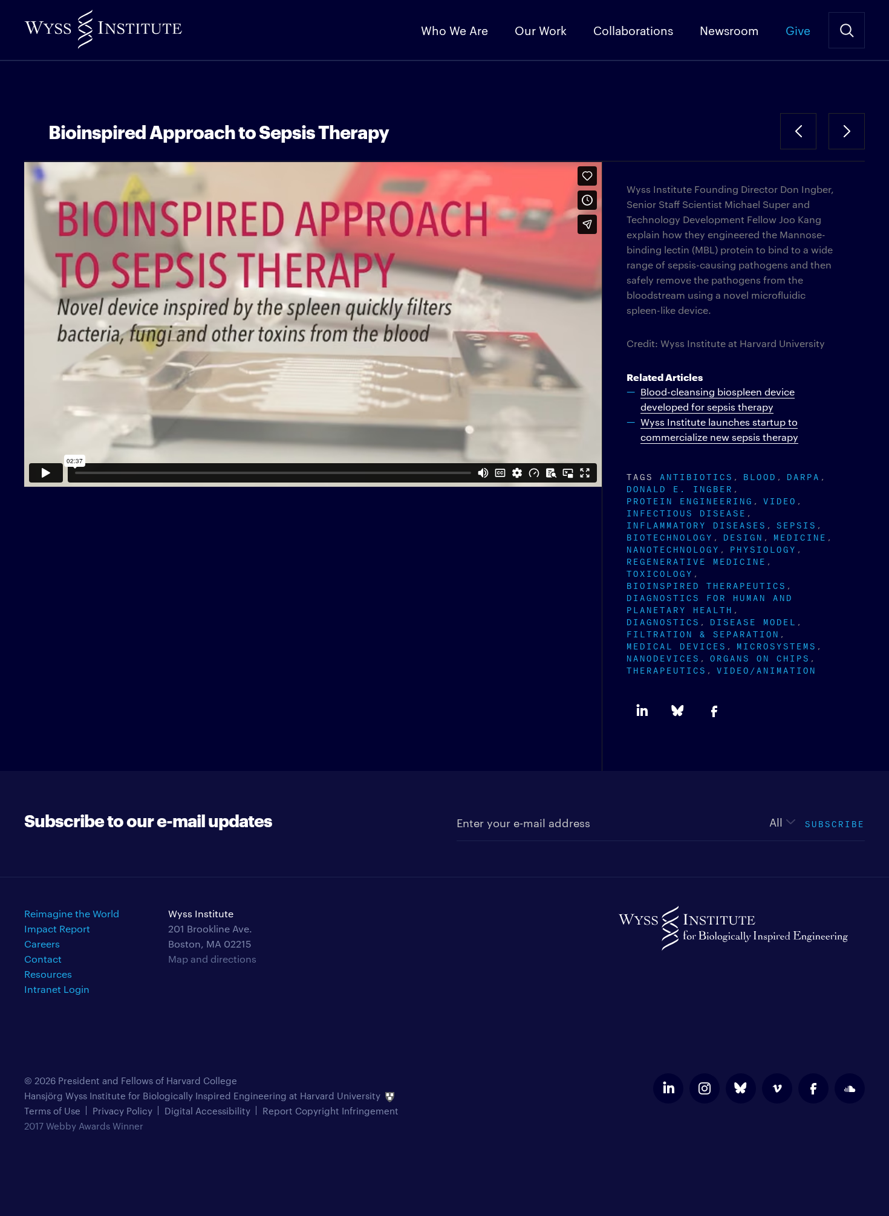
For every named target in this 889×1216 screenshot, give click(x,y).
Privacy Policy (122, 1110)
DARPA (803, 475)
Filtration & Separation (703, 632)
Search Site (847, 30)
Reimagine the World (71, 913)
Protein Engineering (690, 499)
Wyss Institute (103, 24)
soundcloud (850, 1088)
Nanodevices (663, 657)
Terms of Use (52, 1110)
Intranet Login (57, 989)
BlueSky (678, 711)
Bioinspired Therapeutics (706, 584)
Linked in (642, 711)
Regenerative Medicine (696, 560)
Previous (798, 131)
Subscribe (835, 822)
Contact (43, 958)
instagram (704, 1088)
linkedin (668, 1088)
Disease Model (753, 620)
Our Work (541, 29)
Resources (48, 973)
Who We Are (454, 29)
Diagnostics (663, 620)
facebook (813, 1088)
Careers (42, 943)
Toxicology (660, 572)
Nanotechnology (673, 548)
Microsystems (776, 645)
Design (743, 536)
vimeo (777, 1088)
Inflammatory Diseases (696, 524)
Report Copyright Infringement (330, 1110)
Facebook (714, 711)
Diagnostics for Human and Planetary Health (710, 602)
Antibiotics (696, 475)
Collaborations (633, 29)
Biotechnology (670, 536)
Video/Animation (766, 669)
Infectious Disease (686, 512)
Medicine (800, 536)
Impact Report (57, 928)
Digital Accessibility (207, 1110)
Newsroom (729, 29)
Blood (760, 475)
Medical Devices (676, 645)
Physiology (763, 548)
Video (779, 499)
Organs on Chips (760, 657)
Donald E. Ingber (680, 487)
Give (798, 29)
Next (847, 131)
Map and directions (212, 958)
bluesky (741, 1088)
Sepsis (796, 524)
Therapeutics (666, 669)
